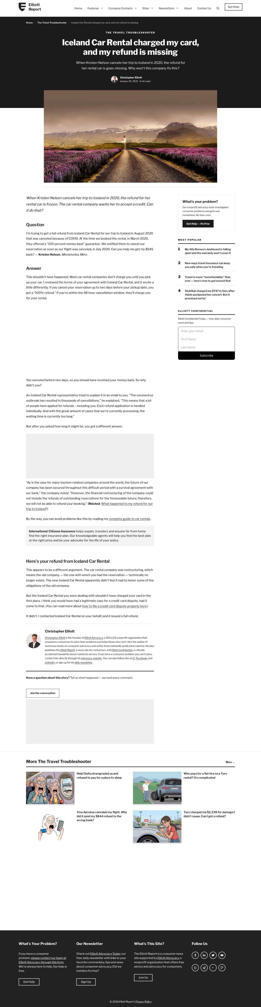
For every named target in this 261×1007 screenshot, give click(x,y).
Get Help (233, 7)
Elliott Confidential (122, 649)
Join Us (143, 977)
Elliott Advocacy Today (105, 953)
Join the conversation (42, 693)
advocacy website (91, 658)
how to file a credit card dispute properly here (114, 606)
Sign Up (86, 982)
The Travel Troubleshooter (52, 22)
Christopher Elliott (131, 77)
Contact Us (204, 8)
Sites (145, 8)
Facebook (141, 658)
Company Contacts (120, 8)
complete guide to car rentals (129, 519)
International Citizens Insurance (52, 531)
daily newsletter (83, 662)
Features (93, 8)
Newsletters (166, 8)
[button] (218, 8)
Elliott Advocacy (94, 637)
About (188, 8)
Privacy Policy (143, 1001)
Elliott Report (35, 6)
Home (78, 8)
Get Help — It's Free (198, 223)
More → (230, 762)
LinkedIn (50, 662)
